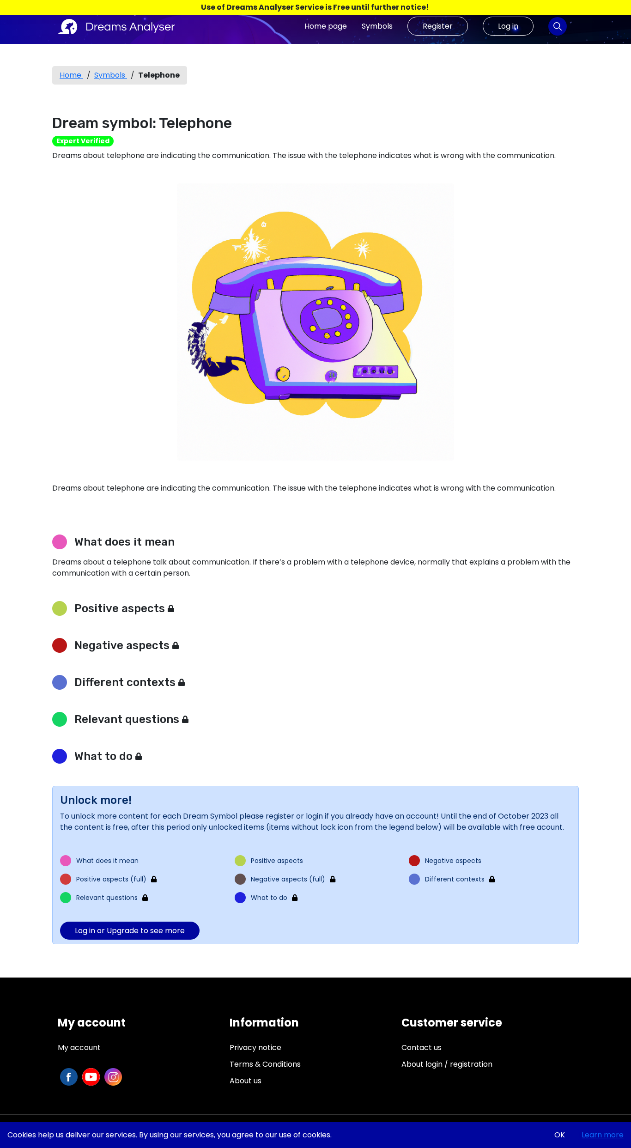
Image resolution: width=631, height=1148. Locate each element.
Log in (508, 26)
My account (79, 1047)
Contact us (421, 1047)
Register (438, 26)
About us (245, 1080)
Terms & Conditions (265, 1064)
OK (559, 1135)
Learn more (603, 1135)
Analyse (557, 26)
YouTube (91, 1077)
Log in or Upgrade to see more (130, 930)
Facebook (69, 1077)
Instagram (113, 1077)
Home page (325, 26)
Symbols (377, 26)
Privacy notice (255, 1047)
